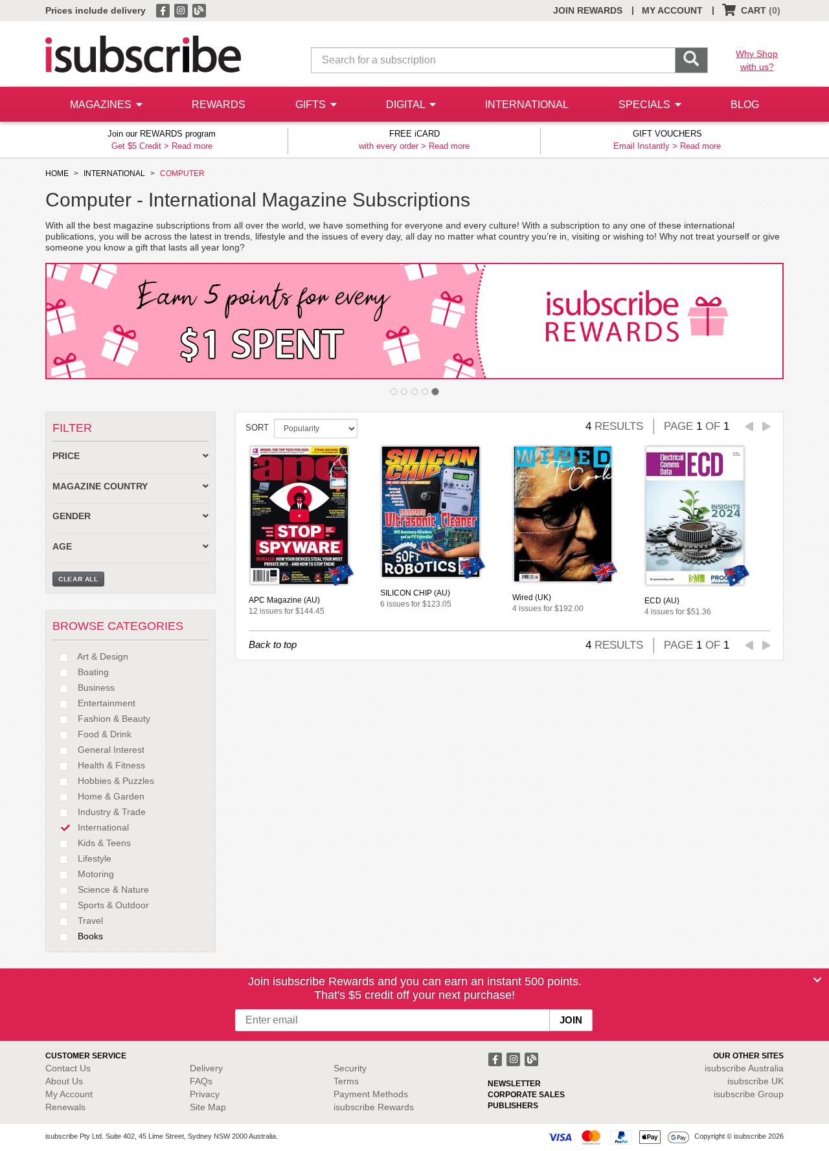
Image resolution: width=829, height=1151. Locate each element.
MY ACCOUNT (672, 10)
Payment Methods (371, 1094)
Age (62, 547)
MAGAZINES (102, 104)
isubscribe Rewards (374, 1107)
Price (66, 456)
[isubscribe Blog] (199, 10)
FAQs (201, 1081)
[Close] (817, 980)
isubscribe (744, 1068)
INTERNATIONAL (527, 104)
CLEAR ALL (78, 579)
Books (89, 936)
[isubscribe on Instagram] (182, 10)
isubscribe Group (749, 1094)
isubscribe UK (755, 1081)
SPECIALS (646, 104)
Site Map (208, 1107)
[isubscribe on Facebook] (164, 10)
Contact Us (68, 1068)
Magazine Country (100, 486)
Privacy (205, 1094)
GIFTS (311, 104)
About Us (64, 1081)
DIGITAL (406, 104)
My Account (69, 1094)
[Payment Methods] (618, 1137)
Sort (257, 427)
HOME (57, 173)
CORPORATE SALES (526, 1094)
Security (350, 1068)
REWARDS (218, 104)
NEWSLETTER (514, 1083)
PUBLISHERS (513, 1105)
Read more (192, 146)
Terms (346, 1081)
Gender (71, 516)
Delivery (206, 1068)
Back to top (273, 644)
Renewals (65, 1107)
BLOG (745, 104)
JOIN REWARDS (587, 10)
